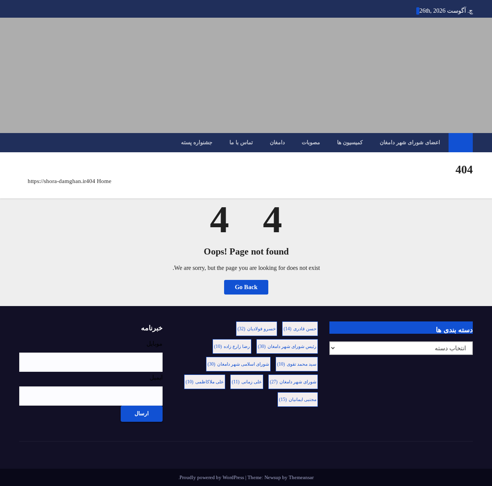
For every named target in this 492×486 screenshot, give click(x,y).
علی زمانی (247, 381)
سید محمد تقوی (296, 364)
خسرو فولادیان (257, 328)
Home (104, 181)
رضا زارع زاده (232, 346)
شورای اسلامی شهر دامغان (238, 364)
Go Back (246, 287)
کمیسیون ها (350, 142)
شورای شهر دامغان (293, 381)
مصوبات (311, 142)
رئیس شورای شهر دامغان (287, 346)
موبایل (154, 343)
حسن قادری (300, 328)
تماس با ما (241, 142)
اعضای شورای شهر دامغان (410, 142)
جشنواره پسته (197, 142)
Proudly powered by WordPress (212, 477)
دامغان (277, 142)
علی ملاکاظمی (205, 381)
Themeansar (301, 477)
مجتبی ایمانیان (297, 399)
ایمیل (156, 377)
